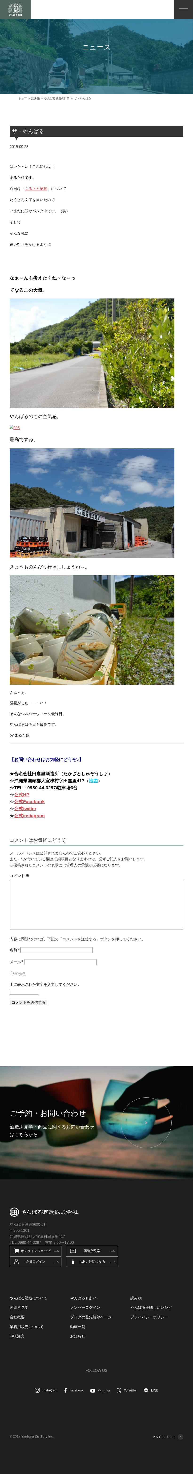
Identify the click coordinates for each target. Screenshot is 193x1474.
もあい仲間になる (92, 1261)
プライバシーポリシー (149, 1317)
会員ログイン (35, 1261)
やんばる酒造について (28, 1298)
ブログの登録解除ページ (91, 1317)
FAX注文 (17, 1336)
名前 (15, 950)
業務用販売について (27, 1327)
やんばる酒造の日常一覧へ (92, 1026)
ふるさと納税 (36, 189)
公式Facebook (29, 801)
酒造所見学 (92, 1251)
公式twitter (25, 808)
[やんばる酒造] (15, 9)
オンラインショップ (35, 1251)
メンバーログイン (85, 1307)
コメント (19, 876)
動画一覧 (77, 1327)
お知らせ (77, 1336)
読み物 (136, 1298)
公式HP (21, 794)
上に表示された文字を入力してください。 (45, 985)
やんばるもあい (83, 1298)
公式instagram (29, 815)
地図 (93, 780)
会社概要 (17, 1317)
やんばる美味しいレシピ (151, 1307)
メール (16, 962)
